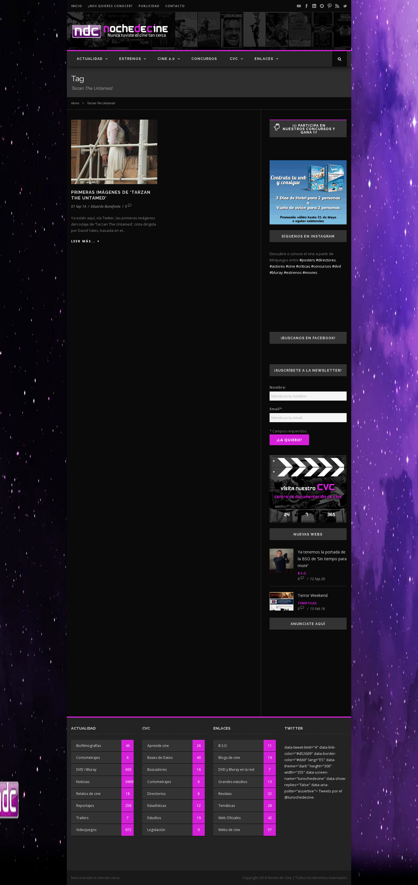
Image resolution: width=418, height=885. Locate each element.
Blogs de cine (229, 757)
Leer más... (83, 241)
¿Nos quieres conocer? (110, 6)
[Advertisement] (280, 36)
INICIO (76, 6)
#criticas (303, 266)
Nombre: (278, 387)
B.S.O (302, 573)
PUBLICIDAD (149, 6)
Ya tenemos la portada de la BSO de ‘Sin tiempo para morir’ (322, 558)
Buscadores (157, 769)
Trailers (82, 817)
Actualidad (90, 59)
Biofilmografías (88, 745)
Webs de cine (229, 829)
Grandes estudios (232, 781)
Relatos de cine (88, 793)
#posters (307, 260)
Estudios (154, 817)
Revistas (224, 793)
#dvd (336, 266)
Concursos (204, 59)
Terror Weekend (313, 595)
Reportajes (85, 805)
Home (75, 103)
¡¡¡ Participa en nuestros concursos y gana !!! (309, 129)
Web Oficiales (229, 817)
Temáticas (307, 603)
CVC (234, 59)
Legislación (156, 829)
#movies (310, 272)
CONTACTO (175, 6)
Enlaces (263, 59)
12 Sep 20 (317, 578)
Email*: (276, 408)
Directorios (156, 793)
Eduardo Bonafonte (106, 206)
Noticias (82, 781)
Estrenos (130, 59)
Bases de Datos (160, 757)
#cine (290, 266)
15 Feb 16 (317, 608)
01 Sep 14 (78, 206)
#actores (277, 266)
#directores (326, 260)
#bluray (276, 272)
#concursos (321, 266)
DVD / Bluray (86, 769)
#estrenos (293, 272)
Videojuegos (86, 829)
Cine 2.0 (166, 59)
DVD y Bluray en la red (236, 769)
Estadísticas (156, 805)
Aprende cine (158, 745)
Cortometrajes (88, 757)
